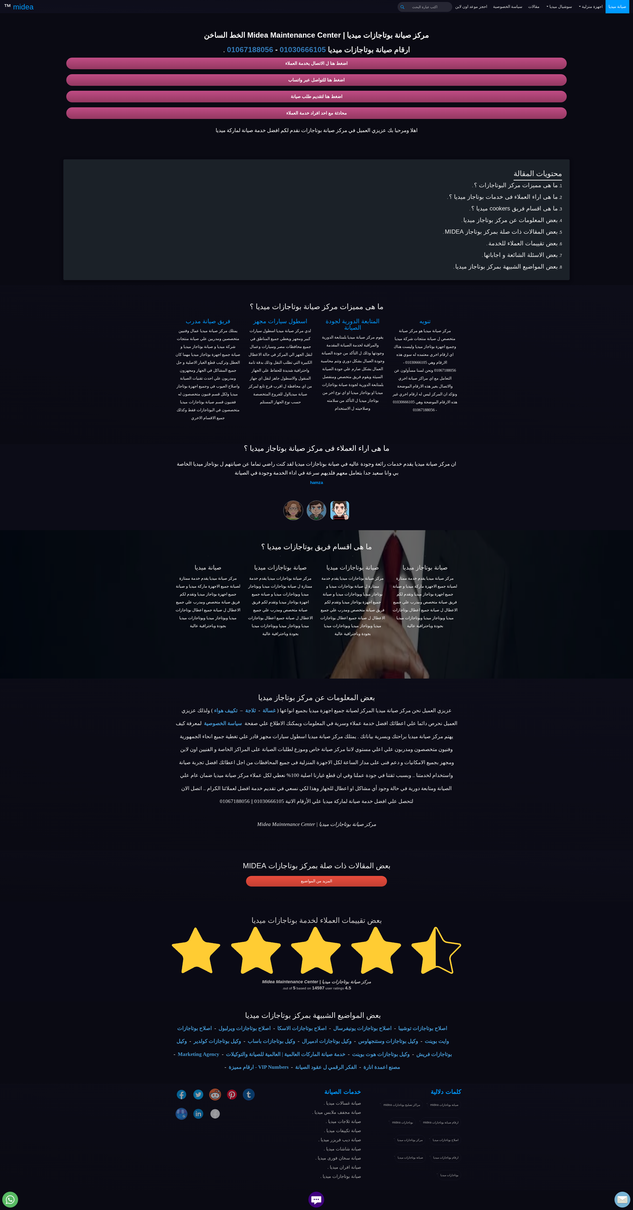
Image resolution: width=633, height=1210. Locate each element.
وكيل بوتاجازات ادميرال (327, 1041)
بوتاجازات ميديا (449, 1175)
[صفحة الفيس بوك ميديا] (181, 1094)
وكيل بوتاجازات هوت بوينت (381, 1054)
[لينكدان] (198, 1114)
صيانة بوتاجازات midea (444, 1105)
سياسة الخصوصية (507, 6)
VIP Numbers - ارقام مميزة (259, 1067)
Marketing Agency (198, 1054)
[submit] (402, 7)
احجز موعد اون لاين (471, 6)
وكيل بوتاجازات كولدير (217, 1041)
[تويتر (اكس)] (198, 1094)
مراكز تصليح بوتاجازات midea (402, 1105)
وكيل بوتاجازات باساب (271, 1041)
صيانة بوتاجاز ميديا (425, 567)
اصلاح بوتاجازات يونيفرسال (362, 1028)
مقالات (534, 6)
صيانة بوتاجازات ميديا (280, 567)
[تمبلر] (249, 1094)
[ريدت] (215, 1094)
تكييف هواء (226, 710)
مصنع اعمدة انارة (381, 1067)
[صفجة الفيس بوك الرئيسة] (215, 1114)
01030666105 (303, 50)
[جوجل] (181, 1114)
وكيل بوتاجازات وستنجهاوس (388, 1041)
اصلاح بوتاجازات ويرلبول (245, 1028)
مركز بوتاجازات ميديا (410, 1140)
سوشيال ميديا (560, 6)
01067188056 (250, 50)
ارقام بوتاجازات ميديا (445, 1157)
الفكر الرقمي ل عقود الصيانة (326, 1067)
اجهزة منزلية (592, 6)
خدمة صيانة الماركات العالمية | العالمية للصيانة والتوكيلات (285, 1054)
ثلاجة (250, 710)
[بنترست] (232, 1094)
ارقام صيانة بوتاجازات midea (440, 1122)
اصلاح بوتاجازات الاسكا (302, 1028)
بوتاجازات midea (402, 1122)
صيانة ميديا (617, 6)
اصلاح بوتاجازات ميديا (445, 1140)
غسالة (269, 710)
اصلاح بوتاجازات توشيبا (422, 1028)
